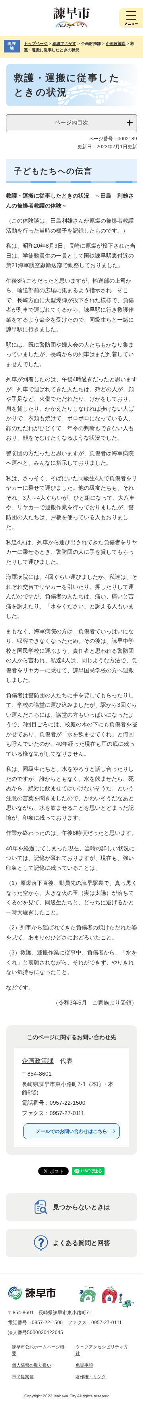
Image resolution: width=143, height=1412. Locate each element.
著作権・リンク (90, 1376)
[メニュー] (131, 18)
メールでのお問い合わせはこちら (71, 1131)
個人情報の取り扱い (31, 1365)
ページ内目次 (71, 122)
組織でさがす (64, 43)
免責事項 (84, 1365)
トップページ (36, 43)
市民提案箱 (23, 1376)
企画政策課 (116, 43)
